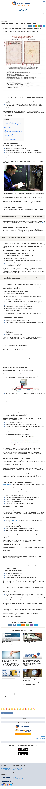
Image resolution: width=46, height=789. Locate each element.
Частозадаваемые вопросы (18, 778)
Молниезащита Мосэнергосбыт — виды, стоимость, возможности (32, 661)
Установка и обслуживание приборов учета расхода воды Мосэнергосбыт (31, 679)
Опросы (14, 777)
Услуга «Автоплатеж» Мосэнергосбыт (7, 642)
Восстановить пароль (40, 738)
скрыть (11, 119)
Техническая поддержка (17, 768)
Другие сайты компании (5, 768)
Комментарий (4, 696)
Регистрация (42, 736)
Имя (2, 692)
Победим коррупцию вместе (6, 769)
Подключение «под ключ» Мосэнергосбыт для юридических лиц (32, 643)
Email (15, 692)
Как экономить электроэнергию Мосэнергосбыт (10, 661)
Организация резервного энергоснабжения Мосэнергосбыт (11, 678)
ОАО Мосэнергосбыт (7, 484)
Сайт (29, 692)
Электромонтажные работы (18, 769)
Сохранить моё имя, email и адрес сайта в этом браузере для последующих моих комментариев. (21, 710)
